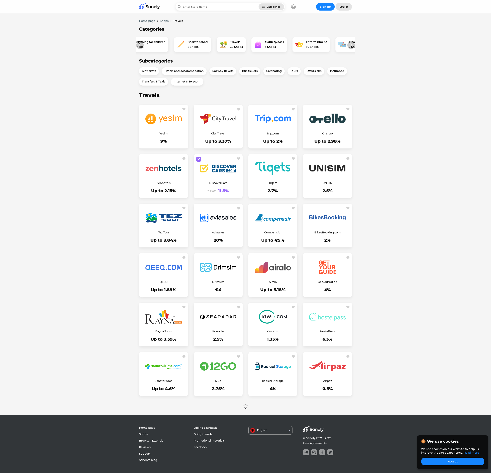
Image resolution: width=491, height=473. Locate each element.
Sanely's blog (148, 460)
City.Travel (218, 133)
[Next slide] (351, 45)
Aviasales (218, 232)
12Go (218, 381)
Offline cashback (205, 427)
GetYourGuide (327, 282)
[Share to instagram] (314, 452)
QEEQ (164, 282)
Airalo (273, 282)
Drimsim (218, 282)
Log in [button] (343, 6)
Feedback (201, 447)
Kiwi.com (273, 331)
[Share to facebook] (322, 452)
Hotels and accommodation (184, 71)
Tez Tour (163, 232)
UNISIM (328, 183)
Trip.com (273, 133)
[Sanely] (149, 6)
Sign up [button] (325, 6)
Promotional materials (209, 440)
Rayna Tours (163, 331)
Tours (294, 71)
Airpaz (327, 381)
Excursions (313, 71)
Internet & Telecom (187, 81)
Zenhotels (164, 183)
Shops (143, 434)
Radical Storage (273, 381)
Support (144, 453)
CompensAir (273, 232)
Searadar (218, 331)
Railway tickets (222, 71)
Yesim (163, 133)
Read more (471, 452)
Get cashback (164, 141)
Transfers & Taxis (153, 81)
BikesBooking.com (327, 232)
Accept (453, 461)
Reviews (145, 447)
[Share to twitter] (330, 452)
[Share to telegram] (306, 452)
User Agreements (315, 443)
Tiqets (273, 183)
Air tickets (149, 71)
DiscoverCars (218, 183)
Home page (147, 427)
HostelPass (327, 331)
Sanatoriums (163, 381)
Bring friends (203, 434)
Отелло (327, 133)
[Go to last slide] (140, 45)
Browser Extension (152, 440)
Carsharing (274, 71)
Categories (273, 6)
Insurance (337, 71)
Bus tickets (250, 71)
